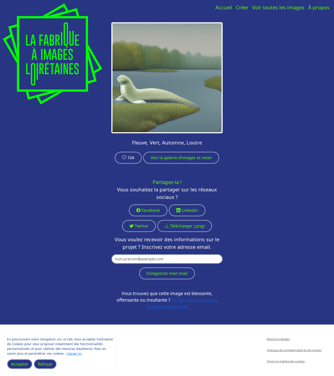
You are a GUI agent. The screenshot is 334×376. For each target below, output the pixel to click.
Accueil (223, 7)
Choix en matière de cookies (286, 361)
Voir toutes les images (278, 7)
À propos (318, 7)
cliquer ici (74, 353)
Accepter (19, 364)
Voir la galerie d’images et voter (181, 157)
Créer (242, 7)
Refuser (45, 364)
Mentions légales (278, 339)
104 (130, 157)
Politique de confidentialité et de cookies (294, 350)
